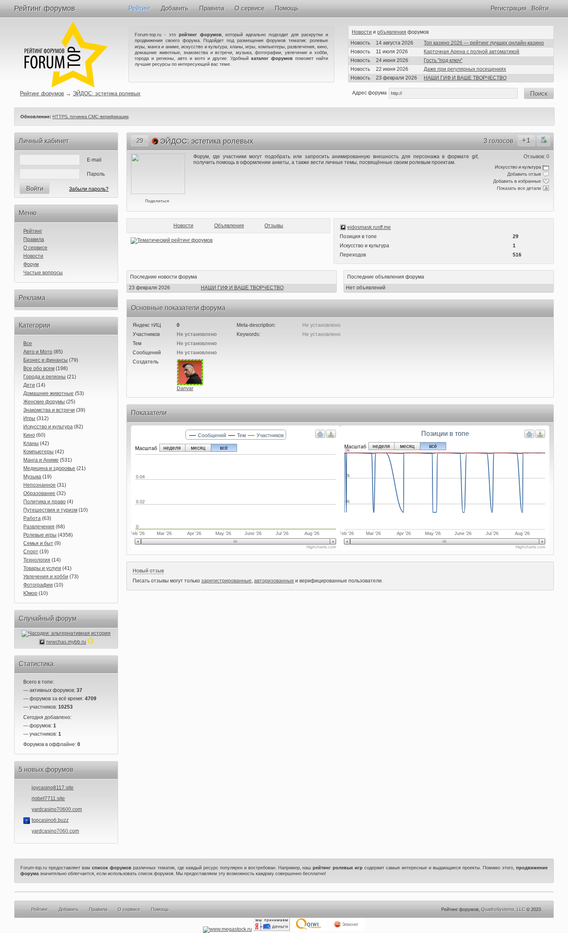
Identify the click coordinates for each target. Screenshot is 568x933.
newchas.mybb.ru (66, 642)
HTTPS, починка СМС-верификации (90, 116)
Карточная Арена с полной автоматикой (471, 52)
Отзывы (273, 226)
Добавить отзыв (524, 174)
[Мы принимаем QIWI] (309, 929)
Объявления (229, 226)
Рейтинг (139, 8)
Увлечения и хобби (45, 577)
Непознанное (39, 485)
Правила (211, 8)
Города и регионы (44, 377)
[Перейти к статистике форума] (90, 642)
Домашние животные (48, 393)
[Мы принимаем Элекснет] (347, 929)
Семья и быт (38, 543)
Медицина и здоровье (49, 468)
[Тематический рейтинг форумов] (171, 240)
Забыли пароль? (89, 189)
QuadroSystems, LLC (503, 909)
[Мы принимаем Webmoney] (227, 929)
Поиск (539, 93)
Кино (29, 435)
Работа (32, 518)
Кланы (31, 443)
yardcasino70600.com (57, 809)
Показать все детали (519, 188)
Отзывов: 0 (536, 156)
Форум (31, 264)
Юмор (30, 593)
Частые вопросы (43, 273)
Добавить (174, 8)
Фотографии (38, 585)
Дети (29, 385)
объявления (391, 32)
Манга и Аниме (41, 460)
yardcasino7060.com (55, 831)
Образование (39, 493)
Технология (36, 560)
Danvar (185, 388)
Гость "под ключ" (443, 60)
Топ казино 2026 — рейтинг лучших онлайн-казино (484, 43)
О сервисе (249, 8)
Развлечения (38, 527)
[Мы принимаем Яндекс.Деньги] (271, 929)
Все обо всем (38, 368)
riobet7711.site (48, 798)
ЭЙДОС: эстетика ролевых (107, 93)
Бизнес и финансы (45, 360)
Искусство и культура (48, 427)
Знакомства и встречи (49, 410)
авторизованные (274, 581)
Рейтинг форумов (44, 8)
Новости (362, 32)
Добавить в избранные (517, 181)
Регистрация (508, 8)
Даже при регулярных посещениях (465, 69)
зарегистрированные (226, 581)
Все (27, 343)
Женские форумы (44, 402)
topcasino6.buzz (50, 820)
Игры (29, 418)
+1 (526, 140)
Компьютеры (38, 452)
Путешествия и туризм (50, 510)
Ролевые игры (40, 535)
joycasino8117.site (53, 788)
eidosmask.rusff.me (369, 227)
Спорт (30, 552)
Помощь (287, 8)
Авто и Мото (37, 352)
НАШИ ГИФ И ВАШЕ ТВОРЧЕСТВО (465, 78)
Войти (539, 8)
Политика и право (44, 502)
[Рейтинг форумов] (66, 86)
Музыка (32, 477)
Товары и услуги (42, 568)
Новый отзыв (148, 571)
